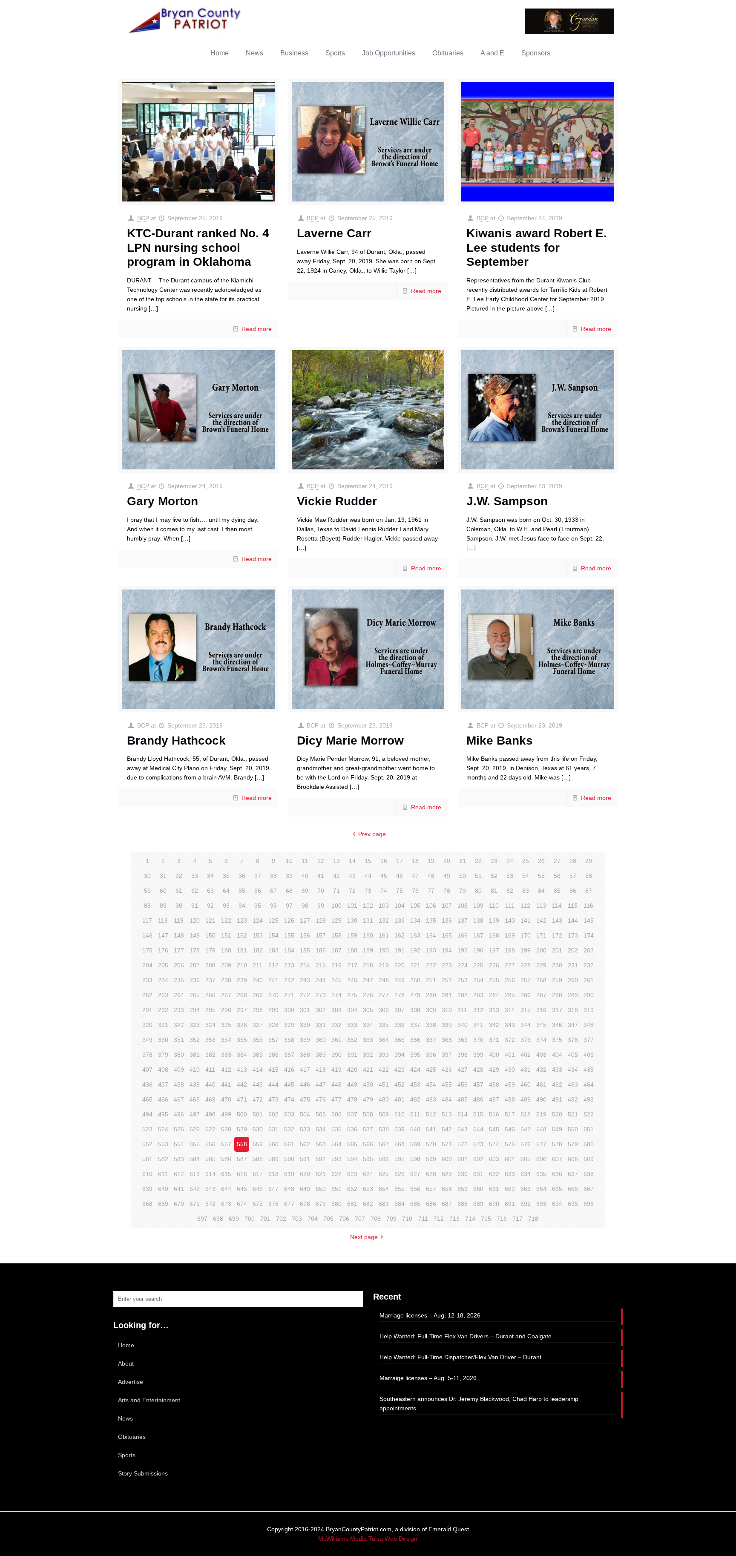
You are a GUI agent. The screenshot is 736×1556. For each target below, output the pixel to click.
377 (589, 1039)
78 (446, 890)
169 (510, 935)
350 (163, 1039)
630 (462, 1174)
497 (195, 1114)
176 (163, 950)
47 (415, 875)
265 (195, 995)
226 (494, 965)
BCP (143, 218)
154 (273, 935)
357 (273, 1039)
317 (557, 1010)
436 (147, 1084)
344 (525, 1024)
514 (462, 1114)
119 (179, 920)
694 (557, 1203)
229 (541, 965)
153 (258, 935)
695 (573, 1203)
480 (384, 1099)
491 (557, 1099)
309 (431, 1010)
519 (541, 1114)
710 (407, 1218)
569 (415, 1144)
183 (273, 950)
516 (494, 1114)
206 (179, 965)
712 (439, 1218)
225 (478, 965)
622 (336, 1174)
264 (179, 995)
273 (321, 995)
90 (178, 905)
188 (352, 950)
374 (541, 1039)
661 (494, 1188)
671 (195, 1203)
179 (210, 950)
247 (368, 980)
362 (352, 1039)
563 (321, 1144)
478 (352, 1099)
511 (415, 1114)
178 (195, 950)
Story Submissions (143, 1473)
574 (494, 1144)
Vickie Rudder (337, 501)
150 (210, 935)
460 (525, 1084)
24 (509, 860)
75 (399, 890)
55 (541, 875)
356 (258, 1039)
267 (226, 995)
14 (352, 860)
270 (273, 995)
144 (573, 920)
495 (163, 1114)
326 (242, 1024)
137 (462, 920)
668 (147, 1203)
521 (573, 1114)
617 (258, 1174)
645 (242, 1188)
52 (494, 875)
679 (321, 1203)
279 (415, 995)
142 (541, 920)
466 (163, 1099)
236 (195, 980)
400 (494, 1054)
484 (447, 1099)
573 (478, 1144)
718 (533, 1218)
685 (415, 1203)
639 (147, 1188)
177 (179, 950)
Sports (126, 1455)
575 (510, 1144)
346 (557, 1024)
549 (557, 1129)
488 (510, 1099)
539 (399, 1129)
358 (289, 1039)
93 (226, 905)
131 (368, 920)
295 (210, 1010)
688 (462, 1203)
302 (321, 1010)
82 (509, 890)
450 (368, 1084)
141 (525, 920)
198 (510, 950)
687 (447, 1203)
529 (242, 1129)
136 (447, 920)
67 (273, 890)
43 (352, 875)
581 (147, 1159)
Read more (257, 328)
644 (226, 1188)
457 (478, 1084)
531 (273, 1129)
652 (352, 1188)
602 (478, 1159)
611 (163, 1174)
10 (289, 860)
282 (462, 995)
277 (384, 995)
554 (179, 1144)
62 (194, 890)
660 (478, 1188)
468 (195, 1099)
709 (391, 1218)
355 (242, 1039)
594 (352, 1159)
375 (557, 1039)
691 (510, 1203)
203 (589, 950)
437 (163, 1084)
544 (478, 1129)
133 (399, 920)
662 (510, 1188)
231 (573, 965)
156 (305, 935)
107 (447, 905)
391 (352, 1054)
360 (321, 1039)
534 (321, 1129)
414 (258, 1069)
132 (384, 920)
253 (462, 980)
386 (273, 1054)
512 (431, 1114)
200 (541, 950)
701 (265, 1218)
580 (589, 1144)
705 (328, 1218)
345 (541, 1024)
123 (242, 920)
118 (163, 920)
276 (368, 995)
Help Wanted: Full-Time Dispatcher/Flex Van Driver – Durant (460, 1357)
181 (242, 950)
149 (195, 935)
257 (525, 980)
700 (249, 1218)
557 (226, 1144)
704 (313, 1218)
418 (321, 1069)
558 (242, 1144)
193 (431, 950)
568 (399, 1144)
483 (431, 1099)
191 (399, 950)
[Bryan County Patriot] (185, 20)
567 (384, 1144)
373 (525, 1039)
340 (462, 1024)
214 (305, 965)
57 (572, 875)
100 (336, 905)
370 (478, 1039)
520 (557, 1114)
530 (258, 1129)
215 (321, 965)
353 (210, 1039)
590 (289, 1159)
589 (273, 1159)
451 (384, 1084)
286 (525, 995)
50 (462, 875)
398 (462, 1054)
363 (368, 1039)
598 (415, 1159)
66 (257, 890)
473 (273, 1099)
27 (557, 860)
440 (210, 1084)
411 (210, 1069)
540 (415, 1129)
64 (226, 890)
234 (163, 980)
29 (588, 860)
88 (147, 905)
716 (502, 1218)
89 (163, 905)
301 (305, 1010)
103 (384, 905)
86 (572, 890)
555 (195, 1144)
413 (242, 1069)
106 (431, 905)
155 (289, 935)
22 (478, 860)
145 (589, 920)
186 (321, 950)
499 (226, 1114)
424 (415, 1069)
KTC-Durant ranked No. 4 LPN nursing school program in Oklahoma (198, 247)
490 (541, 1099)
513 (447, 1114)
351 (179, 1039)
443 (258, 1084)
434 (573, 1069)
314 (510, 1010)
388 (305, 1054)
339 (447, 1024)
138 (478, 920)
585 (210, 1159)
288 (557, 995)
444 (273, 1084)
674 (242, 1203)
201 (557, 950)
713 (454, 1218)
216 (336, 965)
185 (305, 950)
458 (494, 1084)
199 (525, 950)
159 (352, 935)
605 (525, 1159)
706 (344, 1218)
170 (525, 935)
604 (510, 1159)
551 (589, 1129)
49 (446, 875)
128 (321, 920)
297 (242, 1010)
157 (321, 935)
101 (352, 905)
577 (541, 1144)
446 (305, 1084)
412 (226, 1069)
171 (541, 935)
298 (258, 1010)
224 (462, 965)
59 (147, 890)
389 (321, 1054)
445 (289, 1084)
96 (273, 905)
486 (478, 1099)
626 (399, 1174)
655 (399, 1188)
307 (399, 1010)
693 (541, 1203)
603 (494, 1159)
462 (557, 1084)
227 (510, 965)
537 (368, 1129)
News (125, 1418)
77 (431, 890)
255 (494, 980)
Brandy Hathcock (176, 740)
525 (179, 1129)
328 (273, 1024)
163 (415, 935)
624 (368, 1174)
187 (336, 950)
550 (573, 1129)
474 (289, 1099)
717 (517, 1218)
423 (399, 1069)
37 (257, 875)
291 (147, 1010)
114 (557, 905)
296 (226, 1010)
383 (226, 1054)
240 (258, 980)
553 (163, 1144)
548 (541, 1129)
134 (415, 920)
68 (289, 890)
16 (383, 860)
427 (462, 1069)
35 (226, 875)
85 (557, 890)
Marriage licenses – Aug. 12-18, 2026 (430, 1315)
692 (525, 1203)
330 (305, 1024)
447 (321, 1084)
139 (494, 920)
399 (478, 1054)
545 (494, 1129)
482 (415, 1099)
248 (384, 980)
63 (210, 890)
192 (415, 950)
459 (510, 1084)
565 (352, 1144)
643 (210, 1188)
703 (297, 1218)
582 (163, 1159)
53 (509, 875)
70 (320, 890)
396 (431, 1054)
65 (242, 890)
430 (510, 1069)
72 (352, 890)
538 (384, 1129)
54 (525, 875)
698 (218, 1218)
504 (305, 1114)
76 (415, 890)
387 (289, 1054)
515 (478, 1114)
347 (573, 1024)
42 (336, 875)
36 (242, 875)
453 (415, 1084)
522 (589, 1114)
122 (226, 920)
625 (384, 1174)
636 (557, 1174)
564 (336, 1144)
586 (226, 1159)
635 (541, 1174)
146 (147, 935)
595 (368, 1159)
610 (147, 1174)
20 (446, 860)
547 (525, 1129)
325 (226, 1024)
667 (589, 1188)
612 (179, 1174)
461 (541, 1084)
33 (194, 875)
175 (147, 950)
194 (447, 950)
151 (226, 935)
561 (289, 1144)
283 (478, 995)
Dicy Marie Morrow (350, 740)
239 (242, 980)
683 (384, 1203)
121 (210, 920)
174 (589, 935)
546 (510, 1129)
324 (210, 1024)
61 (178, 890)
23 (494, 860)
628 (431, 1174)
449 (352, 1084)
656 (415, 1188)
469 (210, 1099)
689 (478, 1203)
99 (320, 905)
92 (210, 905)
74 (383, 890)
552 (147, 1144)
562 (305, 1144)
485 (462, 1099)
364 (384, 1039)
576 (525, 1144)
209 (226, 965)
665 (557, 1188)
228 (525, 965)
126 (289, 920)
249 (399, 980)
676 (273, 1203)
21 (462, 860)
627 (415, 1174)
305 (368, 1010)
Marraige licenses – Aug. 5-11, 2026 (428, 1378)
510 (399, 1114)
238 (226, 980)
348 (589, 1024)
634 (525, 1174)
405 (573, 1054)
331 (321, 1024)
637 (573, 1174)
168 (494, 935)
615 (226, 1174)
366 (415, 1039)
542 (447, 1129)
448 (336, 1084)
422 (384, 1069)
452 (399, 1084)
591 (305, 1159)
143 (557, 920)
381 (195, 1054)
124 (258, 920)
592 (321, 1159)
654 (384, 1188)
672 (210, 1203)
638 (589, 1174)
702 (281, 1218)
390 (336, 1054)
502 (273, 1114)
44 (368, 875)
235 (179, 980)
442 (242, 1084)
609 (589, 1159)
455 (447, 1084)
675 (258, 1203)
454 (431, 1084)
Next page (364, 1237)
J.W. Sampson (507, 501)
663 (525, 1188)
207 (195, 965)
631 (478, 1174)
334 (368, 1024)
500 (242, 1114)
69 (305, 890)
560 (273, 1144)
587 (242, 1159)
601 (462, 1159)
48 (431, 875)
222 (431, 965)
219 (384, 965)
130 (352, 920)
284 (494, 995)
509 (384, 1114)
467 (179, 1099)
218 (368, 965)
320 (147, 1024)
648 (289, 1188)
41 (320, 875)
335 (384, 1024)
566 (368, 1144)
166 (462, 935)
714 (470, 1218)
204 (147, 965)
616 (242, 1174)
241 (273, 980)
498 (210, 1114)
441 (226, 1084)
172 (557, 935)
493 (589, 1099)
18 (415, 860)
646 (258, 1188)
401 (510, 1054)
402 (525, 1054)
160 (368, 935)
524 (163, 1129)
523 (147, 1129)
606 (541, 1159)
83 (525, 890)
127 (305, 920)
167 (478, 935)
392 (368, 1054)
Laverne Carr (334, 233)
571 (447, 1144)
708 (376, 1218)
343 (510, 1024)
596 (384, 1159)
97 (289, 905)
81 (494, 890)
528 (226, 1129)
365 (399, 1039)
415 (273, 1069)
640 (163, 1188)
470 (226, 1099)
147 (163, 935)
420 (352, 1069)
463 (573, 1084)
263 (163, 995)
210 (242, 965)
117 (147, 920)
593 (336, 1159)
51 (478, 875)
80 (478, 890)
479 (368, 1099)
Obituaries (132, 1436)
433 (557, 1069)
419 (336, 1069)
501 (258, 1114)
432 (541, 1069)
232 (589, 965)
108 (462, 905)
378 (147, 1054)
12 (320, 860)
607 (557, 1159)
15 (368, 860)
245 (336, 980)
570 (431, 1144)
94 (242, 905)
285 (510, 995)
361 (336, 1039)
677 (289, 1203)
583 (179, 1159)
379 (163, 1054)
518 (525, 1114)
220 (399, 965)
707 (360, 1218)
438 (179, 1084)
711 (423, 1218)
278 (399, 995)
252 (447, 980)
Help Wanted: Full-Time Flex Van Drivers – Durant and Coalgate (466, 1336)
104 (399, 905)
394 (399, 1054)
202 (573, 950)
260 (573, 980)
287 (541, 995)
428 (478, 1069)
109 (478, 905)
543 (462, 1129)
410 (195, 1069)
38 (273, 875)
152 (242, 935)
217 (352, 965)
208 (210, 965)
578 (557, 1144)
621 (321, 1174)
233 (147, 980)
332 (336, 1024)
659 (462, 1188)
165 (447, 935)
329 (289, 1024)
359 (305, 1039)
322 (179, 1024)
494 (147, 1114)
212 (273, 965)
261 (589, 980)
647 (273, 1188)
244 (321, 980)
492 (573, 1099)
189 (368, 950)
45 (383, 875)
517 (510, 1114)
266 (210, 995)
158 (336, 935)
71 (336, 890)
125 (273, 920)
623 (352, 1174)
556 (210, 1144)
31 (163, 875)
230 (557, 965)
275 (352, 995)
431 (525, 1069)
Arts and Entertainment (149, 1400)
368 (447, 1039)
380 (179, 1054)
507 (352, 1114)
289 (573, 995)
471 (242, 1099)
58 (588, 875)
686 (431, 1203)
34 (210, 875)
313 (494, 1010)
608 (573, 1159)
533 (305, 1129)
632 (494, 1174)
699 (234, 1218)
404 (557, 1054)
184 (289, 950)
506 (336, 1114)
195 (462, 950)
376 (573, 1039)
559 (258, 1144)
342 (494, 1024)
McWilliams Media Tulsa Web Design (367, 1538)
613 (195, 1174)
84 (541, 890)
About (126, 1363)
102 (368, 905)
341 (478, 1024)
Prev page (372, 834)
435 (589, 1069)
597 (399, 1159)
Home (126, 1345)
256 (510, 980)
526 (195, 1129)
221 (415, 965)
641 (179, 1188)
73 (368, 890)
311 (462, 1010)
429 (494, 1069)
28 (572, 860)
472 (258, 1099)
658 (447, 1188)
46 (399, 875)
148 (179, 935)
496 (179, 1114)
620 (305, 1174)
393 (384, 1054)
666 (573, 1188)
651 (336, 1188)
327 (258, 1024)
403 (541, 1054)
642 (195, 1188)
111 (510, 905)
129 (336, 920)
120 (195, 920)
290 (589, 995)
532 (289, 1129)
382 (210, 1054)
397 (447, 1054)
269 (258, 995)
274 (336, 995)
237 (210, 980)
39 (289, 875)
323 (195, 1024)
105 (415, 905)
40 (305, 875)
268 (242, 995)
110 (494, 905)
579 (573, 1144)
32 (178, 875)
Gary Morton (162, 501)
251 (431, 980)
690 (494, 1203)
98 (305, 905)
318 (573, 1010)
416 (289, 1069)
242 (289, 980)
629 (447, 1174)
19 (431, 860)
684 (399, 1203)
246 (352, 980)
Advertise (130, 1381)
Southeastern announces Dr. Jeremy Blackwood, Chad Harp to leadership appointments (479, 1403)
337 (415, 1024)
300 (289, 1010)
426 (447, 1069)
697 (202, 1218)
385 (258, 1054)
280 (431, 995)
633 (510, 1174)
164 (431, 935)
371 (494, 1039)
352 (195, 1039)
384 (242, 1054)
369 (462, 1039)
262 (147, 995)
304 (352, 1010)
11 (305, 860)
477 (336, 1099)
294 (195, 1010)
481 (399, 1099)
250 (415, 980)
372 (510, 1039)
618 (273, 1174)
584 (195, 1159)
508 (368, 1114)
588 (258, 1159)
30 (147, 875)
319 (589, 1010)
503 (289, 1114)
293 (179, 1010)
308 (415, 1010)
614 (210, 1174)
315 (525, 1010)
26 (541, 860)
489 (525, 1099)
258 (541, 980)
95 (257, 905)
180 (226, 950)
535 (336, 1129)
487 (494, 1099)
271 (289, 995)
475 (305, 1099)
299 (273, 1010)
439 (195, 1084)
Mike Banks (499, 740)
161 (384, 935)
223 (447, 965)
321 (163, 1024)
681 (352, 1203)
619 (289, 1174)
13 (336, 860)
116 (588, 905)
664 (541, 1188)
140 (510, 920)
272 (305, 995)
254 (478, 980)
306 (384, 1010)
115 (573, 905)
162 (399, 935)
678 (305, 1203)
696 (589, 1203)
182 (258, 950)
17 (399, 860)
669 (163, 1203)
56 (557, 875)
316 (541, 1010)
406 (589, 1054)
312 (478, 1010)
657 (431, 1188)
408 (163, 1069)
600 (447, 1159)
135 (431, 920)
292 (163, 1010)
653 (368, 1188)
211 (257, 965)
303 (336, 1010)
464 (589, 1084)
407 (147, 1069)
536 (352, 1129)
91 (194, 905)
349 (147, 1039)
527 (210, 1129)
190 (384, 950)
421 (368, 1069)
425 (431, 1069)
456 (462, 1084)
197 (494, 950)
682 (368, 1203)
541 (431, 1129)
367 (431, 1039)
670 (179, 1203)
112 (525, 905)
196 (478, 950)
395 (415, 1054)
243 (305, 980)
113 (541, 905)
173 (573, 935)
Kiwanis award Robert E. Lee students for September (536, 247)
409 (179, 1069)
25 (525, 860)
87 (588, 890)
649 (305, 1188)
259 (557, 980)
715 (486, 1218)
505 (321, 1114)
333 (352, 1024)
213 (289, 965)
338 (431, 1024)
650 (321, 1188)
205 (163, 965)
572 (462, 1144)
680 (336, 1203)
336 (399, 1024)
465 (147, 1099)
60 (163, 890)
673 (226, 1203)
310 (447, 1010)
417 (305, 1069)
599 (431, 1159)
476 (321, 1099)
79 (462, 890)
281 (447, 995)
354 (226, 1039)
